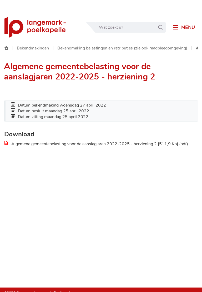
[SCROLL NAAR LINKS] (197, 48)
